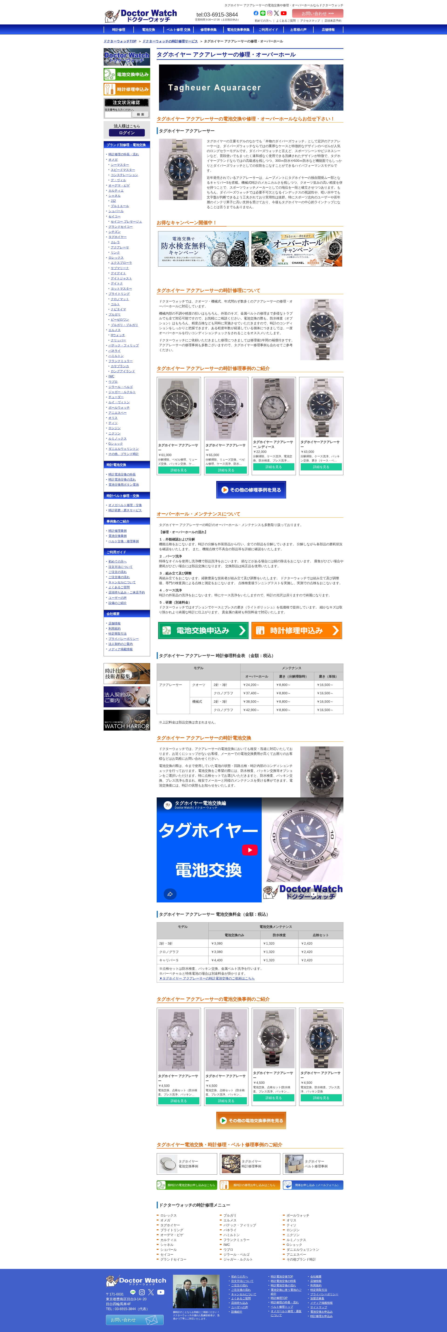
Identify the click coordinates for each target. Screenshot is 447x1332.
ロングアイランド (123, 371)
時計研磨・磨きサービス (125, 510)
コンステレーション (124, 175)
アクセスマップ (310, 20)
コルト (115, 304)
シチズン (114, 232)
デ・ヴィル (118, 180)
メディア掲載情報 (120, 649)
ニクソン (293, 1235)
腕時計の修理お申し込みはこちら (254, 1185)
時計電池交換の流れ (122, 479)
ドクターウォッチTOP (120, 41)
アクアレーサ (120, 247)
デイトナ (117, 283)
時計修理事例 (117, 530)
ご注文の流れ (117, 572)
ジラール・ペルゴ (237, 1254)
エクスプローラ (121, 262)
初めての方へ (263, 20)
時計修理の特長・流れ (123, 154)
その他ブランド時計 (301, 1259)
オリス (291, 1220)
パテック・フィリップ (240, 1225)
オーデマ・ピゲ (171, 1235)
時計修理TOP (279, 1298)
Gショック (294, 1245)
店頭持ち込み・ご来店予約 (126, 592)
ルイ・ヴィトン (119, 402)
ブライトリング (171, 1230)
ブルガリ (230, 1215)
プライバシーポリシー (123, 639)
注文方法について (120, 567)
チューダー (116, 397)
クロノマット (120, 299)
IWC (227, 1245)
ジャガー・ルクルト (238, 1259)
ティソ (291, 1225)
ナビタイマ (118, 309)
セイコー (166, 1254)
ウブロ (228, 1249)
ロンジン (293, 1230)
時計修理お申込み (321, 1316)
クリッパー (118, 340)
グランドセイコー (173, 1259)
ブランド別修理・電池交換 (126, 145)
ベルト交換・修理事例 (123, 541)
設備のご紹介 (117, 603)
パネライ (230, 1230)
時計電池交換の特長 (122, 474)
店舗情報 (114, 623)
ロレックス (168, 1215)
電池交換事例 (117, 536)
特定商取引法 (117, 633)
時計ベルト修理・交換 (123, 496)
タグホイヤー (170, 1225)
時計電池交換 (116, 465)
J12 (113, 201)
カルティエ (168, 1240)
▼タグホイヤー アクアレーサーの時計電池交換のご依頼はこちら (207, 978)
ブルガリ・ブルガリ (124, 325)
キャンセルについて (122, 582)
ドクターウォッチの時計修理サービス (170, 41)
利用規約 (114, 628)
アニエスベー (296, 1254)
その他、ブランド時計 (123, 454)
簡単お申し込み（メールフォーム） (317, 1185)
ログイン (127, 133)
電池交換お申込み (321, 1311)
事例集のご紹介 (118, 521)
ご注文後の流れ (119, 577)
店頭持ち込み (239, 1303)
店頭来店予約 (333, 20)
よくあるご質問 (286, 20)
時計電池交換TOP (282, 1276)
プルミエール (120, 206)
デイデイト (118, 273)
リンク (115, 252)
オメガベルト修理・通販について (286, 1313)
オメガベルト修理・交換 (125, 505)
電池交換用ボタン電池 (123, 484)
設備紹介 (236, 1311)
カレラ (115, 242)
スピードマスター (123, 170)
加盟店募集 (317, 1298)
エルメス (230, 1220)
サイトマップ (318, 1307)
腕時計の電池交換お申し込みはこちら (191, 1185)
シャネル (166, 1245)
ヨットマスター (121, 288)
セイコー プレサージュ (126, 221)
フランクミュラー (237, 1240)
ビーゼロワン (120, 319)
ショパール (168, 1249)
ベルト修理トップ (282, 1306)
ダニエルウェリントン (303, 1249)
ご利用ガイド (116, 552)
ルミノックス (296, 1240)
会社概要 (113, 614)
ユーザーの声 (117, 598)
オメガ (165, 1220)
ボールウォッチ (298, 1215)
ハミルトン (232, 1235)
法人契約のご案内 (120, 644)
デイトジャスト (121, 278)
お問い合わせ (314, 13)
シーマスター (120, 164)
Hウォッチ (118, 335)
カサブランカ (120, 366)
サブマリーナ (120, 268)
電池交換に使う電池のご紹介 (286, 1291)
